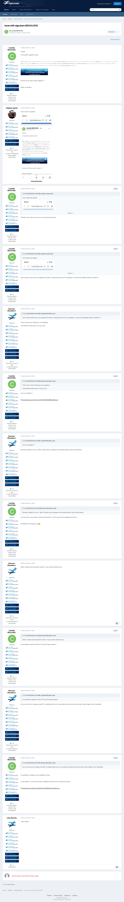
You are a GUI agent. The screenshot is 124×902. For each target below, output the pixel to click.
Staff (21, 14)
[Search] (119, 9)
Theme (49, 895)
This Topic (112, 9)
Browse (6, 9)
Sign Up (117, 3)
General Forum (26, 33)
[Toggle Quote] (23, 193)
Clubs (53, 9)
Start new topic (115, 39)
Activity (14, 9)
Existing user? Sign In (104, 3)
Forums (5, 14)
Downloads (14, 14)
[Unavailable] (39, 400)
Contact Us (67, 895)
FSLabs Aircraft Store (25, 9)
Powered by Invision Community (62, 899)
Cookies (74, 895)
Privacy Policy (58, 895)
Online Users (29, 14)
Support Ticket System (42, 9)
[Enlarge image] (34, 71)
